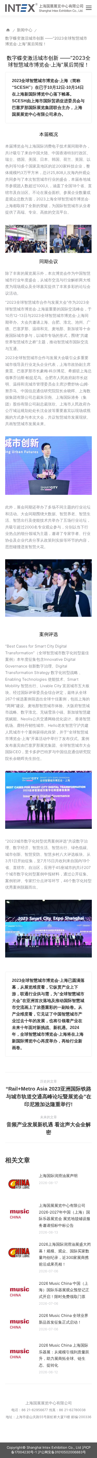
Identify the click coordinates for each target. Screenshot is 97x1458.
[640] (71, 239)
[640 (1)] (26, 239)
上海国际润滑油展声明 (58, 1175)
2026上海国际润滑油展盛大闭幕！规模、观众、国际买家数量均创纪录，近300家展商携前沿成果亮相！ (65, 1254)
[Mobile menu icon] (89, 8)
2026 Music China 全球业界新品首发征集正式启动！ (63, 1319)
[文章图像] (19, 1184)
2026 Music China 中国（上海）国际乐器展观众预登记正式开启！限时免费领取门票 (64, 1290)
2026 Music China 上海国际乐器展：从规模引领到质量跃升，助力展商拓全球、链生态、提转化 (64, 1355)
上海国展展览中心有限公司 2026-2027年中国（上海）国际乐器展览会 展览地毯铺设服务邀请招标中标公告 (64, 1215)
